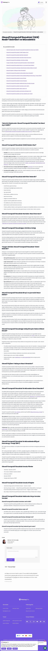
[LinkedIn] (40, 621)
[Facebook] (27, 621)
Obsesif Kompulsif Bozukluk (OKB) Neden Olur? (17, 52)
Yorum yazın (9, 548)
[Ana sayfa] (5, 2)
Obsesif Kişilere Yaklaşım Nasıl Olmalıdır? (16, 70)
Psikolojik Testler (15, 608)
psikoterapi (4, 429)
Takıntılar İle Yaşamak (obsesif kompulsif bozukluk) (14, 223)
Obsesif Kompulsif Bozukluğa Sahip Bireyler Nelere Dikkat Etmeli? (21, 68)
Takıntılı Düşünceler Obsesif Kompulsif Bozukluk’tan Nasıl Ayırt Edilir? (22, 50)
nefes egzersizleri (26, 357)
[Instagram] (33, 621)
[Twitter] (30, 621)
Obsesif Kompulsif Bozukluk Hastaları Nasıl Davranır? (18, 57)
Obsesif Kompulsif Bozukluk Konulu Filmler (16, 78)
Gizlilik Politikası (15, 623)
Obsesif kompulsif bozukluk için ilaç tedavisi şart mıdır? (19, 93)
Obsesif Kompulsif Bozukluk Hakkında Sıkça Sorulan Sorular (20, 83)
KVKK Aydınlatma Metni (17, 620)
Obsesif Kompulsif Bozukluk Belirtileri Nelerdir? (17, 55)
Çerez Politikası (6, 623)
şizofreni (38, 396)
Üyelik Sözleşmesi (6, 620)
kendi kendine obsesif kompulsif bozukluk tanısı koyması (18, 131)
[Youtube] (37, 621)
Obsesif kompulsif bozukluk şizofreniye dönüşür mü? (18, 91)
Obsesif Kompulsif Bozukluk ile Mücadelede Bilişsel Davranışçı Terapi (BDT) (24, 75)
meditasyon (18, 357)
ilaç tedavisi (17, 412)
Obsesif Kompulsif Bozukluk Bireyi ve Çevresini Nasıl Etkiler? (20, 65)
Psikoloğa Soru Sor (6, 611)
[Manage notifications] (45, 641)
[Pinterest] (44, 621)
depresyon (32, 396)
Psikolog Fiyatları (39, 608)
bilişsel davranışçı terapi (36, 412)
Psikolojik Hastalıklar (7, 32)
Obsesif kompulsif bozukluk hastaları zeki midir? (17, 86)
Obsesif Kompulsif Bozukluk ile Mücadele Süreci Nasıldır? (19, 73)
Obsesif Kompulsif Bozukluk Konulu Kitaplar (16, 80)
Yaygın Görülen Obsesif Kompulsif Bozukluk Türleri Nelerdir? (20, 62)
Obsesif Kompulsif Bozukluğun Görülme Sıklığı (17, 60)
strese (32, 335)
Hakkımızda (28, 608)
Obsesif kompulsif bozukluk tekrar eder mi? (16, 88)
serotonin (30, 166)
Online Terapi (5, 608)
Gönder (10, 559)
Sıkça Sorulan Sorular (30, 611)
